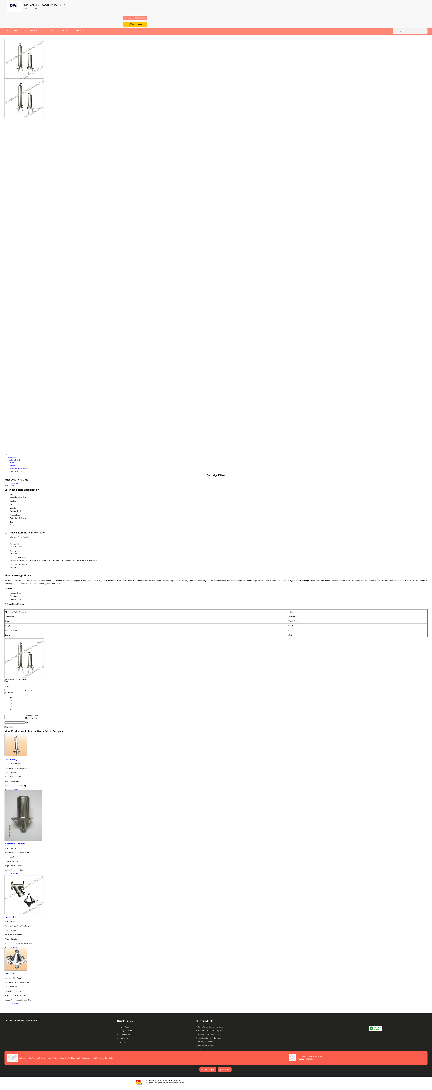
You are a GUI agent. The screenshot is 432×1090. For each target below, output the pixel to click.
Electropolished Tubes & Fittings (209, 1034)
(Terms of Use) (178, 1080)
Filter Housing (10, 759)
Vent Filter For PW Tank (14, 844)
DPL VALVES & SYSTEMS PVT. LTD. (44, 6)
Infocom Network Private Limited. (173, 1083)
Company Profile (29, 31)
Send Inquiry (136, 24)
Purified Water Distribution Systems (210, 1031)
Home (12, 462)
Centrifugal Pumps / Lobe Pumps (209, 1038)
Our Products (48, 31)
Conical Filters (10, 917)
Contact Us (79, 31)
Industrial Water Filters (18, 468)
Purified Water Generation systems (210, 1027)
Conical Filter (10, 973)
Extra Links (64, 31)
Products (13, 465)
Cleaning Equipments (205, 1042)
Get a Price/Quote (11, 484)
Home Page (12, 31)
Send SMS (226, 1069)
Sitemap (123, 1042)
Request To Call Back (12, 460)
